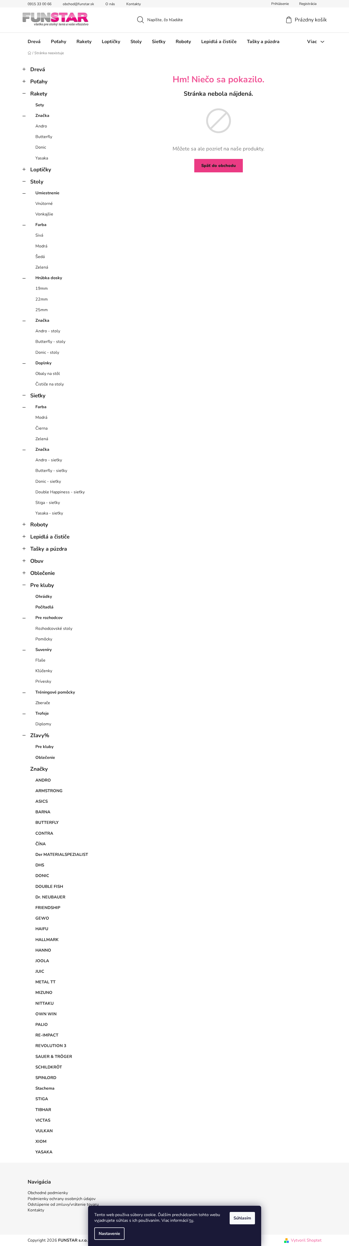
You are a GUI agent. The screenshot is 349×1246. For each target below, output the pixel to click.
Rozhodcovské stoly (53, 628)
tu (191, 1220)
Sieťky (37, 395)
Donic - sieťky (48, 481)
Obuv (36, 561)
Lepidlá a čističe (49, 536)
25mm (41, 310)
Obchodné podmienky (48, 1193)
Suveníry (43, 650)
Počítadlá (44, 607)
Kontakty (133, 4)
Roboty (39, 524)
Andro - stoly (47, 331)
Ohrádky (43, 596)
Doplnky (43, 363)
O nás (110, 4)
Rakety (38, 93)
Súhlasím (242, 1218)
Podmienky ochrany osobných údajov (62, 1199)
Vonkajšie (44, 214)
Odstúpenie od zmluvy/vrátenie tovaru (63, 1204)
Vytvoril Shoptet (306, 1240)
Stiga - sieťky (47, 502)
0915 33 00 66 (39, 4)
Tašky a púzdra (48, 548)
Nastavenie (109, 1233)
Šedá (40, 257)
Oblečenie (42, 573)
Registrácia (307, 3)
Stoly (36, 181)
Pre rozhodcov (49, 618)
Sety (39, 105)
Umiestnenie (47, 193)
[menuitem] (34, 41)
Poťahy (39, 81)
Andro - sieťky (48, 460)
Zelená (41, 267)
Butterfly (43, 137)
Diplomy (43, 724)
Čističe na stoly (49, 384)
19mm (41, 288)
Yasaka (41, 158)
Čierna (41, 428)
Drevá (37, 69)
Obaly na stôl (47, 373)
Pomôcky (43, 639)
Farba (40, 225)
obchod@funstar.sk (78, 4)
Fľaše (40, 660)
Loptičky (40, 169)
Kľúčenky (43, 671)
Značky (39, 769)
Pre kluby (42, 585)
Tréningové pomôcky (55, 692)
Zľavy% (39, 735)
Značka (42, 115)
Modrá (41, 246)
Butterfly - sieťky (51, 470)
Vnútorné (44, 203)
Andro (41, 126)
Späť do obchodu (218, 165)
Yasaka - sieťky (49, 513)
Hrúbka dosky (48, 278)
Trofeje (42, 713)
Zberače (42, 703)
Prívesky (43, 681)
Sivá (39, 235)
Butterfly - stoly (50, 341)
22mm (41, 299)
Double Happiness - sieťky (60, 492)
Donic (40, 147)
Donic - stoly (47, 352)
